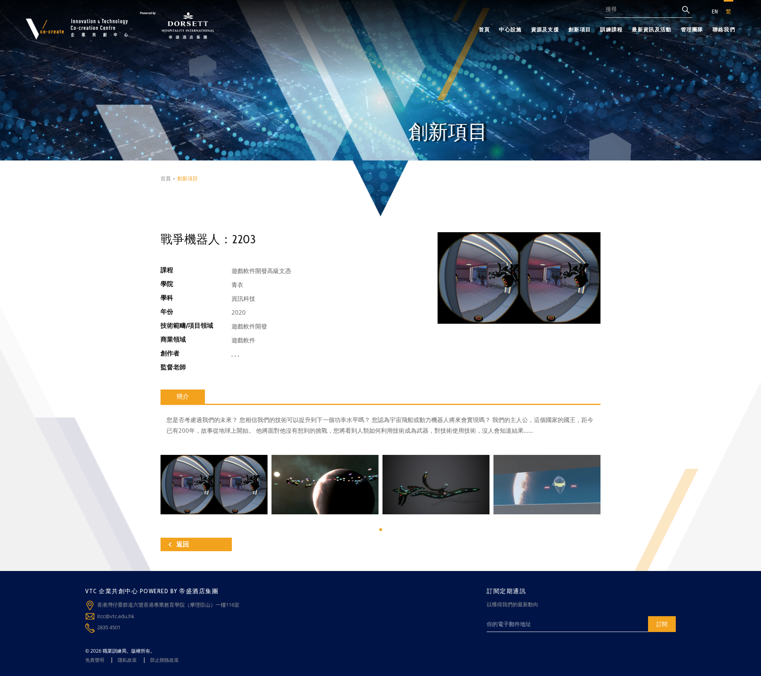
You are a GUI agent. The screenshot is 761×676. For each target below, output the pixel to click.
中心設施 (510, 29)
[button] (380, 529)
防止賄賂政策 (164, 660)
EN (715, 11)
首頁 (484, 29)
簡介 (182, 396)
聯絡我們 (724, 29)
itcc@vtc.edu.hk (115, 616)
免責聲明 (94, 660)
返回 (182, 544)
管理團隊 (692, 29)
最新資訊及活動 (651, 29)
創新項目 (579, 29)
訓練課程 (611, 29)
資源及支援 (545, 29)
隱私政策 (127, 660)
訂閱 (661, 624)
